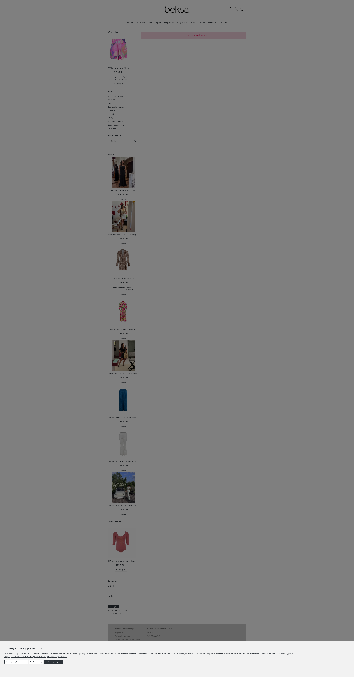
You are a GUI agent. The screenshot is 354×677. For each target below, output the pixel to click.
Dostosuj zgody (36, 662)
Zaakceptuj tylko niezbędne (16, 662)
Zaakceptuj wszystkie (53, 662)
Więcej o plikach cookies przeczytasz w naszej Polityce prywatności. (35, 656)
